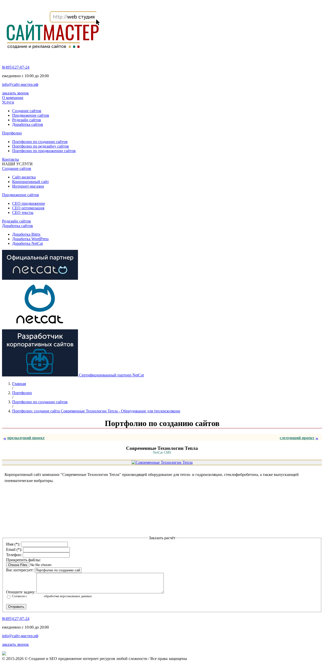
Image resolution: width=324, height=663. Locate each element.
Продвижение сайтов (30, 115)
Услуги (8, 102)
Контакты (10, 159)
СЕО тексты (22, 212)
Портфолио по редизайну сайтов (40, 146)
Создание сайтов (26, 111)
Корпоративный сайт (30, 181)
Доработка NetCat (27, 243)
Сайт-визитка (24, 177)
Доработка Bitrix (26, 234)
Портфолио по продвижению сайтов (44, 151)
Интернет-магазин (28, 186)
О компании (12, 97)
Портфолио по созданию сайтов (40, 141)
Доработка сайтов (27, 124)
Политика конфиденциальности (21, 647)
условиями (35, 596)
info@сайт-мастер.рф (20, 84)
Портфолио (12, 133)
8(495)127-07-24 (15, 67)
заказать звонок (15, 93)
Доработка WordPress (30, 239)
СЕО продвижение (28, 203)
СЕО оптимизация (28, 208)
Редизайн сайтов (26, 120)
